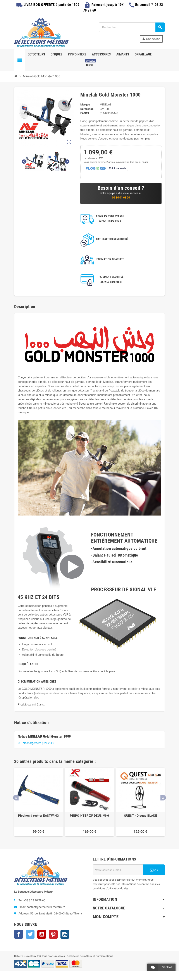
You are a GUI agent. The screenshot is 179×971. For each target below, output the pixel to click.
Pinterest (53, 934)
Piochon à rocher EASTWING (38, 815)
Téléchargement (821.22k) (36, 743)
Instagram (64, 934)
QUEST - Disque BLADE (140, 815)
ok (155, 870)
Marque (85, 104)
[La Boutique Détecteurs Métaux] (41, 32)
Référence (86, 108)
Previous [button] (16, 797)
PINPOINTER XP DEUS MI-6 (89, 815)
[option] (38, 802)
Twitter (30, 934)
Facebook (18, 934)
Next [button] (163, 797)
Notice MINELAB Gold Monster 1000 (44, 736)
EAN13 (84, 113)
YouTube (41, 934)
